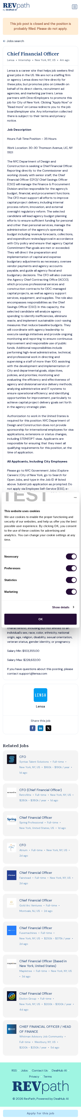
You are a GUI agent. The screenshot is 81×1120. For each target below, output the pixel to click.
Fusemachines (28, 933)
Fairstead (25, 877)
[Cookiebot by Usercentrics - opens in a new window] (60, 497)
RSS (14, 1070)
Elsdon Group (27, 998)
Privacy (34, 1077)
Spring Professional (31, 822)
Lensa (10, 60)
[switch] (71, 568)
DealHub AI (59, 1070)
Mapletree (25, 971)
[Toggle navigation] (74, 6)
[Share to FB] (32, 728)
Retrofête (25, 795)
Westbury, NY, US (45, 1042)
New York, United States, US (36, 828)
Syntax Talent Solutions (34, 761)
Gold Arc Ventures (30, 905)
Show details (60, 607)
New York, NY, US (45, 60)
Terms (47, 1077)
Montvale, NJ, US (29, 911)
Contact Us (40, 1070)
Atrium (23, 850)
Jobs (24, 1070)
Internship (24, 60)
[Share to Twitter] (48, 728)
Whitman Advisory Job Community (41, 1036)
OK (40, 619)
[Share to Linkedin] (40, 728)
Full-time (58, 761)
